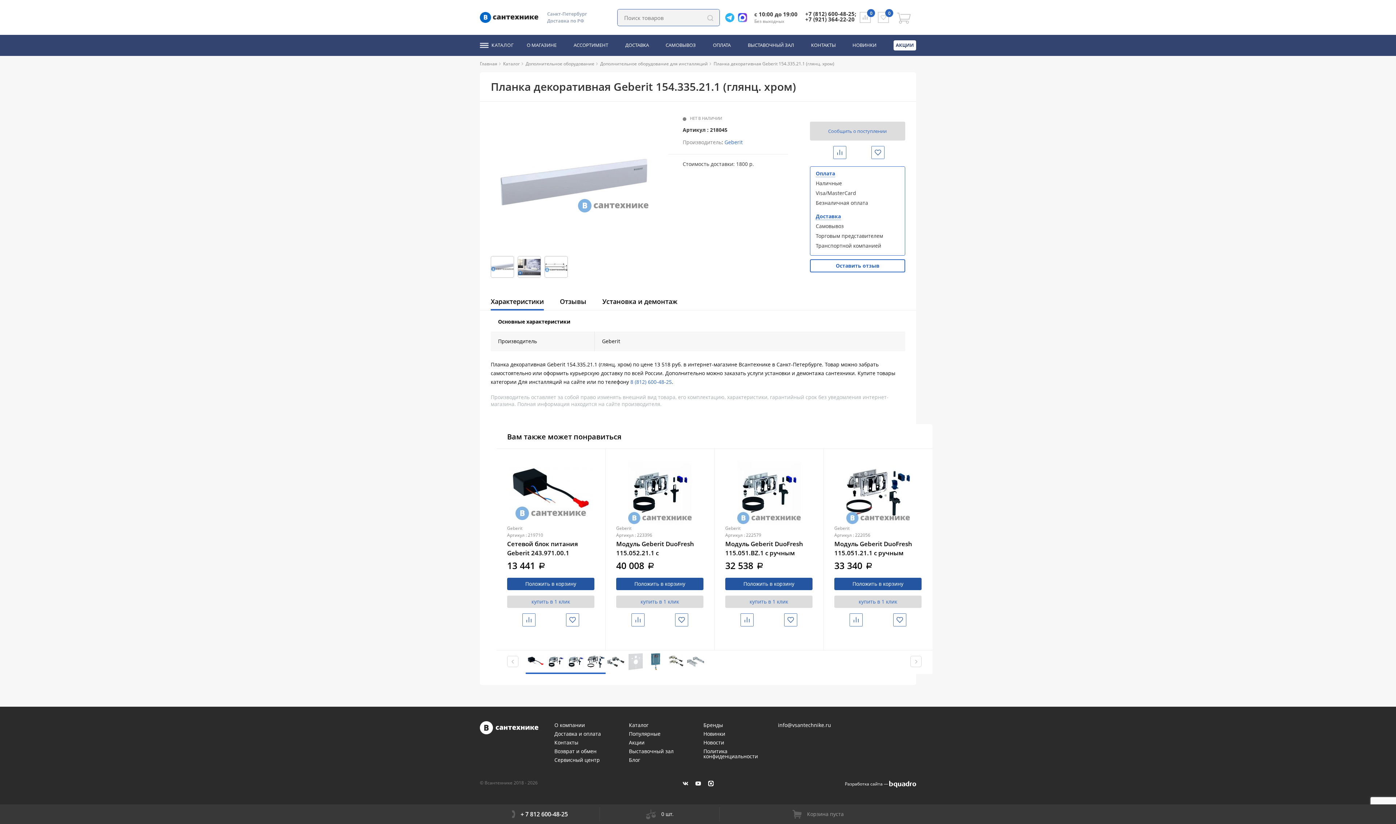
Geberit (734, 142)
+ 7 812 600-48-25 (544, 814)
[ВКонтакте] (685, 783)
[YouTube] (698, 783)
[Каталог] (523, 64)
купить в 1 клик (550, 601)
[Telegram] (731, 17)
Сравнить (845, 152)
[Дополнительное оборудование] (597, 64)
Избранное (884, 152)
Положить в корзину (550, 583)
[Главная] (500, 64)
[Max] (744, 17)
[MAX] (711, 783)
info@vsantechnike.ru (804, 725)
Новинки (864, 45)
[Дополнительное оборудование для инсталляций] (711, 64)
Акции (905, 45)
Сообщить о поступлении (857, 131)
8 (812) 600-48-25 (651, 381)
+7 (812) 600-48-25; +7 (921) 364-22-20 (830, 16)
